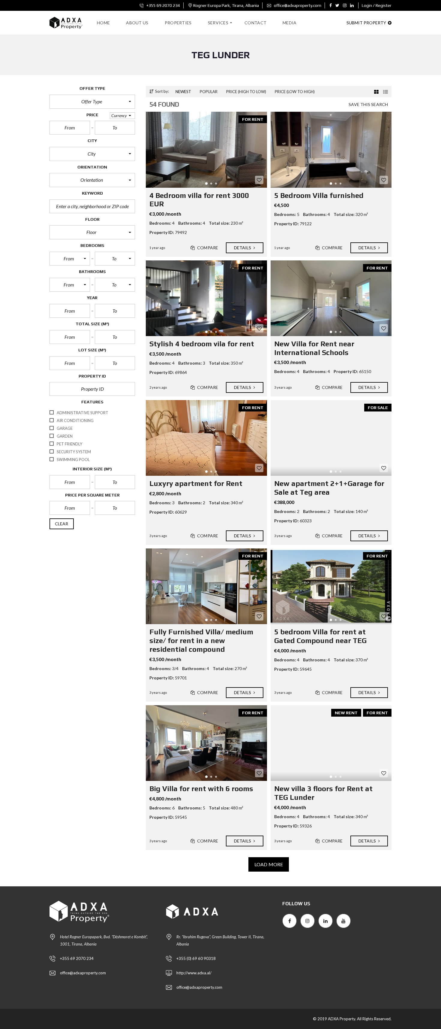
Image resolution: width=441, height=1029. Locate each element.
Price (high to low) (246, 91)
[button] (92, 101)
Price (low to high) (295, 91)
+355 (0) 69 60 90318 (196, 958)
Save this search (368, 104)
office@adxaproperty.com (297, 5)
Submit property (366, 22)
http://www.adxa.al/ (194, 972)
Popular (209, 91)
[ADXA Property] (66, 23)
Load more (268, 864)
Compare (207, 247)
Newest (183, 91)
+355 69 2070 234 (163, 5)
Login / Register (377, 5)
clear (61, 523)
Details (243, 247)
